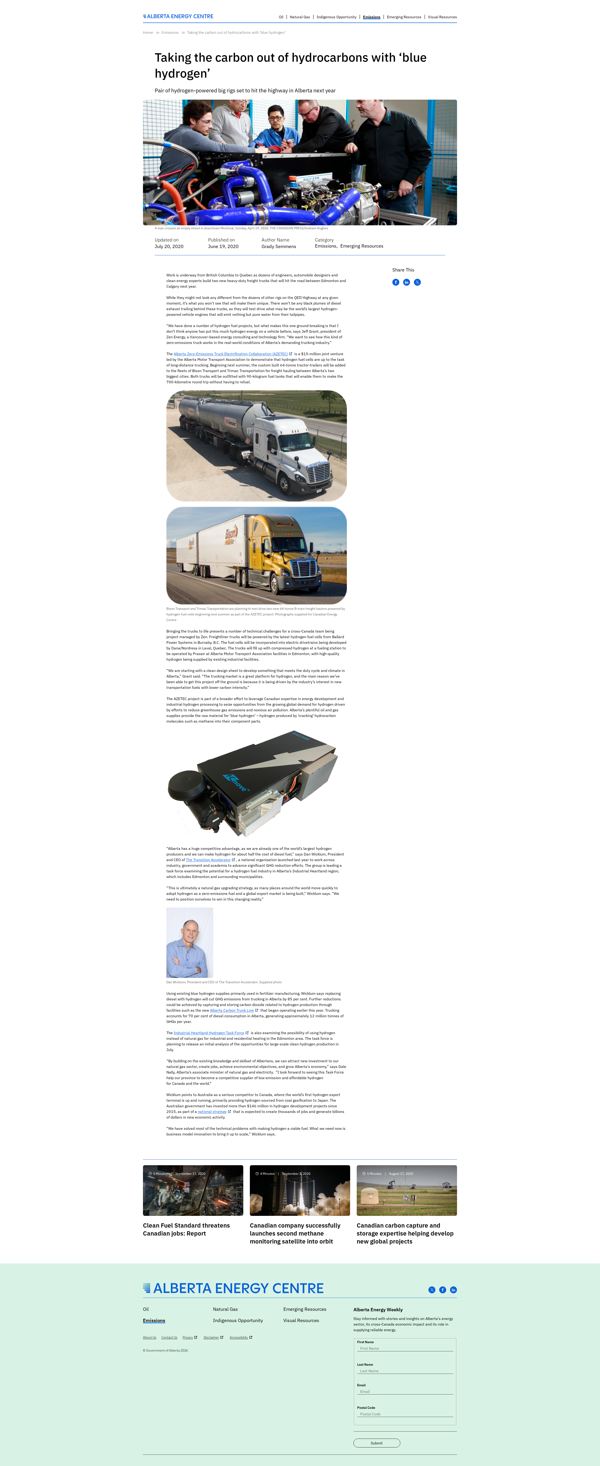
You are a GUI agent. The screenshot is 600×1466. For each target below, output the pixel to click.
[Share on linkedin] (406, 282)
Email (361, 1385)
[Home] (178, 17)
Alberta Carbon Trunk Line (232, 1010)
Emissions (170, 32)
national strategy (212, 1111)
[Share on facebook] (395, 282)
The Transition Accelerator (208, 859)
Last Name (365, 1364)
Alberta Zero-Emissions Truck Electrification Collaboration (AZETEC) (231, 353)
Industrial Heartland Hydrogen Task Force (209, 1032)
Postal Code (366, 1407)
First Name (365, 1342)
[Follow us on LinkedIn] (453, 1290)
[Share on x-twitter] (417, 282)
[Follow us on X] (431, 1290)
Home (148, 32)
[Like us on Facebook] (442, 1290)
